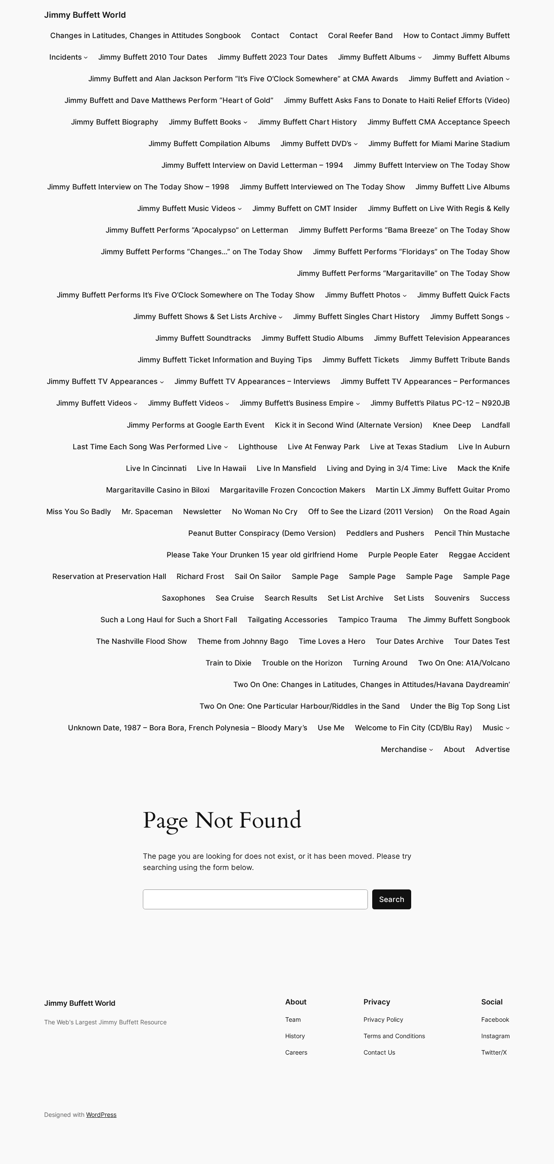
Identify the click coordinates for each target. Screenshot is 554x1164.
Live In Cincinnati (156, 468)
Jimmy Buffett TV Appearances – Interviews (252, 381)
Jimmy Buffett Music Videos (186, 208)
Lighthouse (257, 446)
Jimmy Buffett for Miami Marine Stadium (439, 143)
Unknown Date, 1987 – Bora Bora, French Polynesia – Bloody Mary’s (187, 727)
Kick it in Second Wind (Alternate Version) (348, 425)
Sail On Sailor (258, 576)
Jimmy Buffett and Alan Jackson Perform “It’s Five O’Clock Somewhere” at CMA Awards (243, 78)
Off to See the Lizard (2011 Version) (370, 511)
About (454, 749)
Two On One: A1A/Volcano (464, 663)
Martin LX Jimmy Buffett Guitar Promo (443, 490)
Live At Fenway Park (324, 446)
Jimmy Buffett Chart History (307, 122)
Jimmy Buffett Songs (466, 316)
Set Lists (409, 598)
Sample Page (315, 576)
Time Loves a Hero (332, 641)
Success (495, 598)
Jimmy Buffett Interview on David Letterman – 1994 (252, 165)
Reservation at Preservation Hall (109, 576)
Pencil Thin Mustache (472, 533)
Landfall (496, 425)
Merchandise (404, 749)
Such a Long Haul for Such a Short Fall (168, 619)
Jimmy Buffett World (85, 15)
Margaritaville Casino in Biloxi (157, 490)
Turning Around (380, 663)
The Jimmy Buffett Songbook (459, 619)
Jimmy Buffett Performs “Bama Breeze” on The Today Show (404, 230)
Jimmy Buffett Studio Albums (312, 338)
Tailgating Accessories (288, 619)
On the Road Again (477, 511)
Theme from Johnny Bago (242, 641)
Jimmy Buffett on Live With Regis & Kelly (439, 208)
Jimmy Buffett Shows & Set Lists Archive (205, 316)
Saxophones (183, 598)
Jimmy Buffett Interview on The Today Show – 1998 (138, 186)
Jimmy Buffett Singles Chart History (356, 316)
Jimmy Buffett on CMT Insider (305, 208)
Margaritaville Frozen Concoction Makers (292, 490)
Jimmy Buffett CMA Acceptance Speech (438, 122)
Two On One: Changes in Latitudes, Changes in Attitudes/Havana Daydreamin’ (371, 684)
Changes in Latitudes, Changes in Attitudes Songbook (145, 35)
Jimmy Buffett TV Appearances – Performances (425, 381)
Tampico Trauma (367, 619)
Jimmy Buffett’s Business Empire (297, 403)
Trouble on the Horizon (302, 663)
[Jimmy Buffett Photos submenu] (405, 295)
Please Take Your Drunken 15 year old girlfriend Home (262, 554)
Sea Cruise (235, 598)
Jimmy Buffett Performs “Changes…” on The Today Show (202, 251)
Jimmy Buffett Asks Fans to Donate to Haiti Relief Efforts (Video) (397, 100)
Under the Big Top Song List (460, 706)
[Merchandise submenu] (431, 749)
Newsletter (202, 511)
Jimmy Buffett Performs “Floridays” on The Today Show (411, 251)
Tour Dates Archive (410, 641)
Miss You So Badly (78, 511)
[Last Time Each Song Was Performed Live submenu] (226, 446)
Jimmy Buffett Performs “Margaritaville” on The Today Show (403, 273)
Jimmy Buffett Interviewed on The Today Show (322, 186)
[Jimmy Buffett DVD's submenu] (356, 143)
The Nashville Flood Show (141, 641)
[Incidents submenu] (86, 57)
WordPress (101, 1114)
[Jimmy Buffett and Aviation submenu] (508, 79)
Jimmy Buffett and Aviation (456, 78)
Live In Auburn (484, 446)
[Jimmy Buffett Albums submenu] (420, 57)
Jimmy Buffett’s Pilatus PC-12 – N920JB (440, 403)
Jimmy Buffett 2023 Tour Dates (273, 57)
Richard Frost (200, 576)
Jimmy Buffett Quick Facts (463, 295)
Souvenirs (452, 598)
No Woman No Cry (265, 511)
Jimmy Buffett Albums (377, 57)
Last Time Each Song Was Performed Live (147, 446)
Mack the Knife (483, 468)
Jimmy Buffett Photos (362, 295)
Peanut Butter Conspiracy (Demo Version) (262, 533)
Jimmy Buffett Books (205, 122)
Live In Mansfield (286, 468)
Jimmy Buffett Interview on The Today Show (432, 165)
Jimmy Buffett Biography (114, 122)
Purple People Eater (403, 554)
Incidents (65, 57)
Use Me (331, 727)
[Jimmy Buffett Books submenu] (245, 122)
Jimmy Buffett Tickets (360, 359)
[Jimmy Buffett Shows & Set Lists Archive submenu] (280, 316)
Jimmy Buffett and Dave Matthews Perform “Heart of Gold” (169, 100)
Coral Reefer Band (360, 35)
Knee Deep (452, 425)
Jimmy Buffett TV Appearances (102, 381)
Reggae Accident (479, 554)
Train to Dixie (228, 663)
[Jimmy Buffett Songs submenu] (508, 316)
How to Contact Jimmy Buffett (456, 35)
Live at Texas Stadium (409, 446)
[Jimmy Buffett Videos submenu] (135, 403)
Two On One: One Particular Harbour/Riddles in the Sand (300, 706)
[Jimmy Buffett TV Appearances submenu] (162, 381)
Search (391, 899)
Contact (265, 35)
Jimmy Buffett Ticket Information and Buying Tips (225, 359)
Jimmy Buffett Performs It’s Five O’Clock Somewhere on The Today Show (186, 295)
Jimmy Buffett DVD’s (315, 143)
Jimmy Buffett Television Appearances (442, 338)
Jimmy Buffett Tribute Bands (459, 359)
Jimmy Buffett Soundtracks (203, 338)
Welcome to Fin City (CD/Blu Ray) (413, 727)
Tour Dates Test (482, 641)
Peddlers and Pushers (385, 533)
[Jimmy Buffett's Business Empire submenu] (358, 403)
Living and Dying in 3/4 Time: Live (387, 468)
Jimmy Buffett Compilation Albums (209, 143)
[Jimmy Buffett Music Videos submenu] (240, 208)
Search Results (290, 598)
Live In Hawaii (221, 468)
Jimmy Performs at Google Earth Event (195, 425)
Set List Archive (355, 598)
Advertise (492, 749)
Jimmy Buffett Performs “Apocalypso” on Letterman (197, 230)
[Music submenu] (508, 728)
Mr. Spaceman (147, 511)
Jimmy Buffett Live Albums (463, 186)
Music (493, 727)
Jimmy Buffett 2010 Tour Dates (152, 57)
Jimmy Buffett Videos (94, 403)
